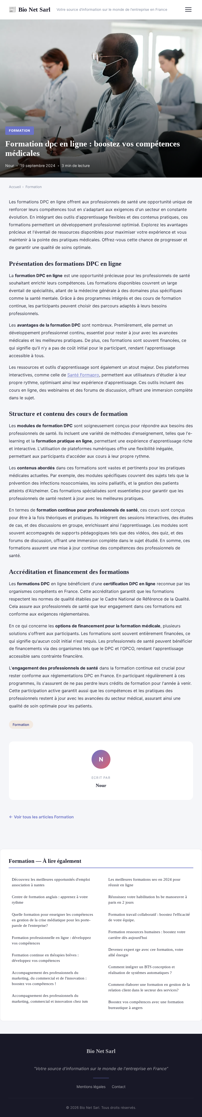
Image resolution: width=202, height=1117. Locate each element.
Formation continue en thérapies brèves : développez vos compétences (45, 958)
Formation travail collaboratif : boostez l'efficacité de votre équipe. (149, 917)
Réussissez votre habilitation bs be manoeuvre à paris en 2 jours (147, 899)
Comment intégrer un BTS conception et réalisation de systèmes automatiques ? (141, 970)
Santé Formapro (83, 374)
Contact (118, 1086)
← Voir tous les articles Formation (41, 816)
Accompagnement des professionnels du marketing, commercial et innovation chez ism (50, 998)
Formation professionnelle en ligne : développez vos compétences (51, 940)
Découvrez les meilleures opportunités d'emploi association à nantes (51, 882)
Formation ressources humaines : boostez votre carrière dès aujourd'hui (146, 934)
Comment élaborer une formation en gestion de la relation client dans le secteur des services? (149, 987)
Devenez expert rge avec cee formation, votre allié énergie (145, 952)
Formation (19, 130)
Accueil (15, 187)
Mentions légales (91, 1086)
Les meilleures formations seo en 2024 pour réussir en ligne (144, 882)
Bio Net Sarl (29, 9)
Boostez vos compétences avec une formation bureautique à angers (146, 1005)
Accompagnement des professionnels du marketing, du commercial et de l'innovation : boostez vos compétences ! (49, 978)
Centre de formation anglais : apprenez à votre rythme (50, 899)
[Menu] (188, 9)
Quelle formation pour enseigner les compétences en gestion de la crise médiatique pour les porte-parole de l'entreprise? (52, 920)
